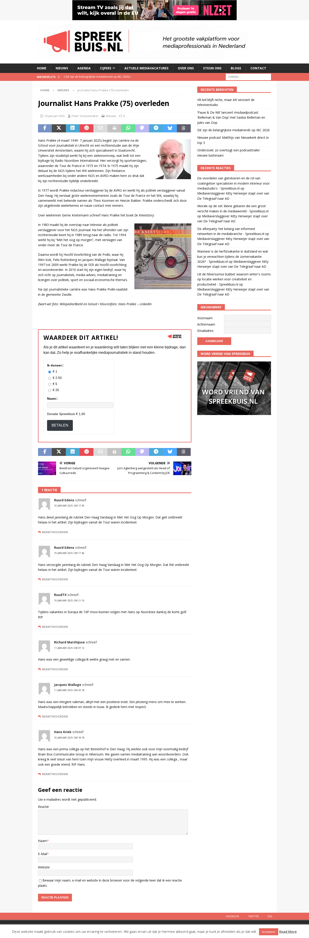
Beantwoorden (55, 532)
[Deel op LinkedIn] (73, 128)
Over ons (186, 68)
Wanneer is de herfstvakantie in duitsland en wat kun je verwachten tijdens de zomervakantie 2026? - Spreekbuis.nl (232, 256)
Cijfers (105, 68)
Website (44, 867)
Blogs (236, 68)
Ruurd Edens (64, 500)
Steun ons (212, 68)
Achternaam (206, 324)
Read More (288, 931)
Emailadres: (205, 330)
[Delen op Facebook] (45, 128)
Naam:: (52, 398)
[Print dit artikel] (114, 128)
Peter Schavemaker (85, 116)
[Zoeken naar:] (248, 76)
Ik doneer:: (55, 365)
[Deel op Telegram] (156, 128)
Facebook (232, 916)
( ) (97, 77)
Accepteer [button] (269, 932)
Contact (258, 68)
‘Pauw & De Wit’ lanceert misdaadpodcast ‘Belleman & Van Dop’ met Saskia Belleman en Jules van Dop (231, 117)
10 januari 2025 (54, 116)
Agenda (84, 68)
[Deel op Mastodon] (142, 128)
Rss (270, 916)
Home (41, 68)
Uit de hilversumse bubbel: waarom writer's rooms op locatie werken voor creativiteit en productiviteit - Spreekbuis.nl (234, 279)
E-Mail (42, 854)
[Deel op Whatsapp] (128, 128)
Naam (42, 841)
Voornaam (205, 318)
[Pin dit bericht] (86, 128)
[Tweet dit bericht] (59, 128)
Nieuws (62, 68)
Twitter (253, 916)
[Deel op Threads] (184, 128)
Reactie (43, 806)
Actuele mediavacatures (146, 68)
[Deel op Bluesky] (170, 128)
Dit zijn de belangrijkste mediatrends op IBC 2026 (233, 130)
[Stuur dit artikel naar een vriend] (100, 128)
